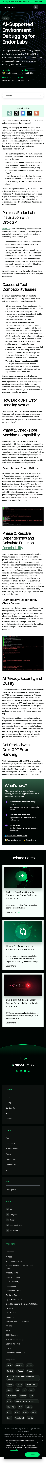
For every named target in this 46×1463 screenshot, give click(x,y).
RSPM (8, 1330)
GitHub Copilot (31, 1385)
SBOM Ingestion (12, 1335)
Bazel (9, 1365)
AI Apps (9, 1257)
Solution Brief (11, 1165)
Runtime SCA (13, 1230)
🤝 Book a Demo (29, 840)
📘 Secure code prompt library (16, 835)
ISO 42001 (10, 1317)
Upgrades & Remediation (15, 1353)
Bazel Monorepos (13, 1277)
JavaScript (11, 1396)
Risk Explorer (11, 1190)
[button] (41, 7)
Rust (17, 1412)
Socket (11, 1220)
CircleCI (10, 1371)
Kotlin (9, 1401)
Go (17, 1390)
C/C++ (29, 1365)
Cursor (30, 1371)
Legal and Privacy (35, 1429)
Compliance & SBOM (14, 1290)
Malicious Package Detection (17, 1322)
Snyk (10, 1209)
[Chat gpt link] (9, 113)
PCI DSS (9, 1326)
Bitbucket (19, 1365)
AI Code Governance (14, 1261)
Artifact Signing (12, 1273)
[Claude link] (36, 113)
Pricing (8, 1102)
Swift (9, 1418)
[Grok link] (29, 113)
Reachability (12, 547)
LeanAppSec (11, 1159)
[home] (9, 7)
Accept (32, 1454)
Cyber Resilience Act (14, 1299)
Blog (7, 1138)
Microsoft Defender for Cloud (27, 1401)
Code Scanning (12, 1286)
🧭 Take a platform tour (13, 840)
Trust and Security (23, 1431)
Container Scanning (14, 1295)
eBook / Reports (12, 1149)
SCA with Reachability (14, 1339)
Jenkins (23, 1396)
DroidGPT (6, 229)
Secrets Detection (13, 1344)
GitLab (9, 1390)
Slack (34, 1412)
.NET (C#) (11, 1407)
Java (31, 1390)
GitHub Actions (12, 1313)
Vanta (30, 1418)
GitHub (19, 1385)
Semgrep (12, 1214)
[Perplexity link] (16, 113)
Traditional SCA (14, 1225)
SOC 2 (8, 1348)
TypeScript (19, 1418)
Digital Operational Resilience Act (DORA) (22, 1304)
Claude (20, 1371)
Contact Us (10, 1108)
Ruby (9, 1412)
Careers (9, 1118)
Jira (31, 1396)
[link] (23, 516)
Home (8, 1097)
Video (8, 1170)
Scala (25, 1412)
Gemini (10, 1385)
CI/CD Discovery (12, 1282)
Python (29, 1407)
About (8, 1113)
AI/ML (27, 80)
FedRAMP (10, 1308)
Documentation (12, 1143)
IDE (24, 1390)
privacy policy (14, 1450)
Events (8, 1154)
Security (21, 80)
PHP (20, 1407)
